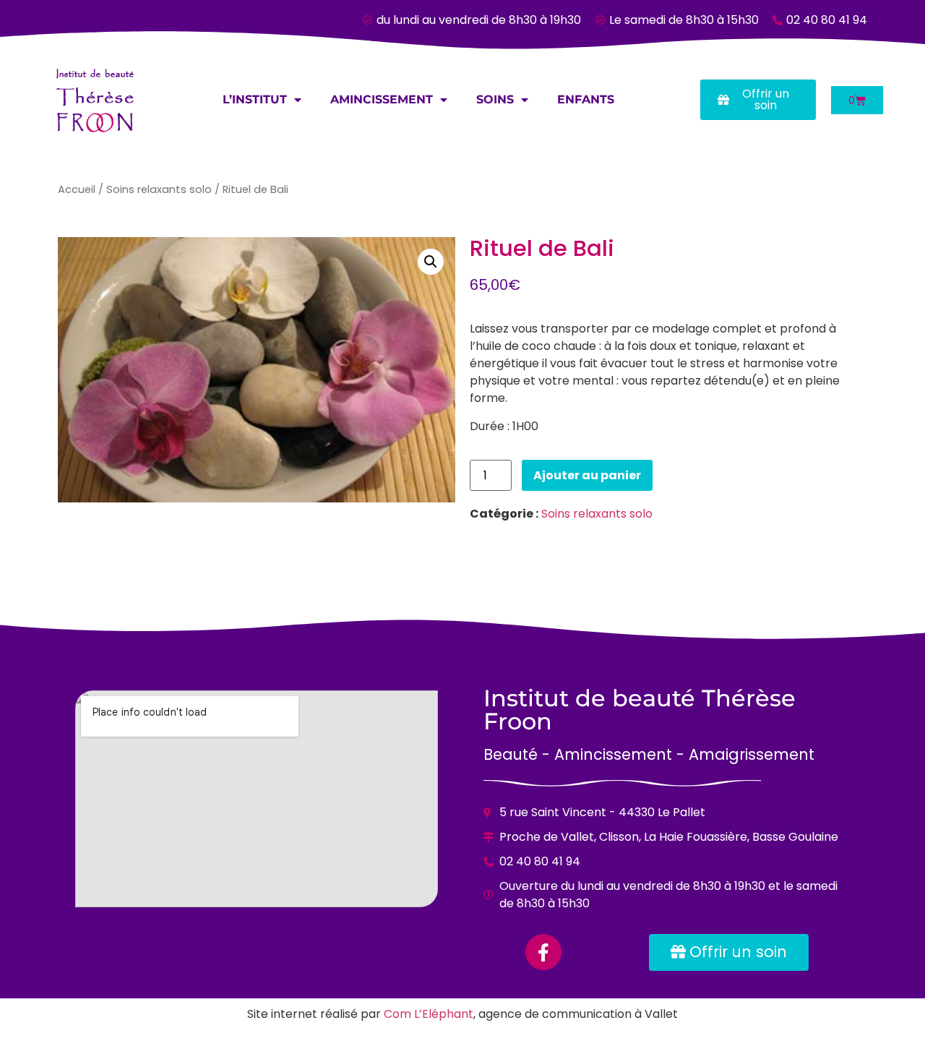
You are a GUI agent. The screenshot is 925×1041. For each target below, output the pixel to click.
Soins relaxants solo (159, 189)
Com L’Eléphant (428, 1014)
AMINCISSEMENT (381, 99)
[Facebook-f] (543, 952)
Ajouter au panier (587, 475)
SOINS (495, 99)
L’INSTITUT (255, 99)
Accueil (76, 189)
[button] (431, 262)
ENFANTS (585, 99)
